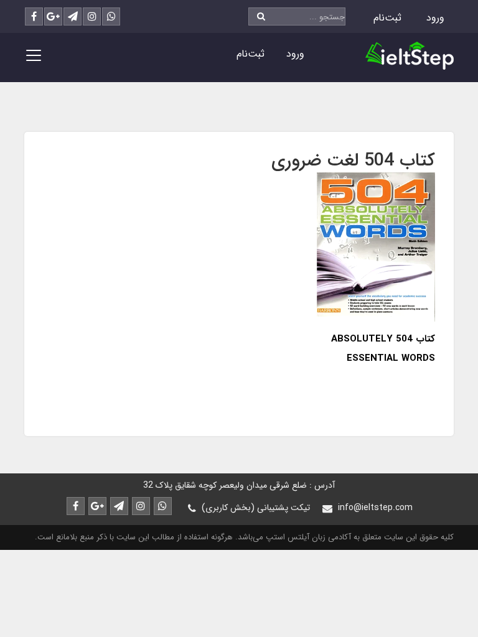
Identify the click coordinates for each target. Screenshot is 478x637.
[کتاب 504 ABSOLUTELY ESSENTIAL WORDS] (376, 246)
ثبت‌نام (387, 18)
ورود (435, 18)
